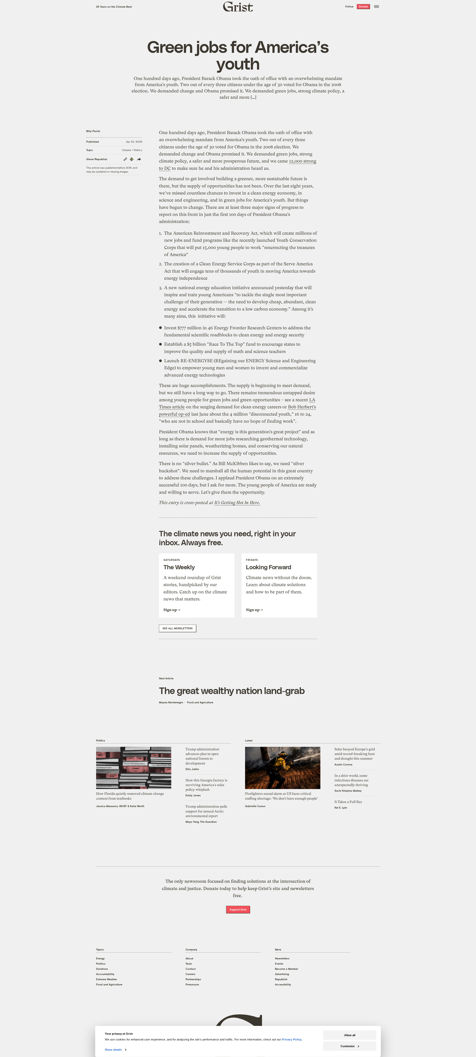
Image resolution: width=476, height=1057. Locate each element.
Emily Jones (193, 795)
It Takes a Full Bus (348, 802)
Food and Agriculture (200, 702)
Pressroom (192, 984)
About (189, 958)
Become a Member (286, 968)
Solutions (102, 968)
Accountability (105, 974)
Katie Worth (137, 806)
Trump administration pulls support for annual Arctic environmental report (206, 811)
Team (189, 963)
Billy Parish (93, 131)
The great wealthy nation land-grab (232, 690)
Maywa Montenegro (171, 702)
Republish (281, 979)
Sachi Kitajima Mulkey (348, 790)
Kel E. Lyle (341, 807)
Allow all (349, 1035)
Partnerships (193, 979)
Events (279, 963)
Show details (113, 1049)
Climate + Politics (132, 150)
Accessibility (283, 984)
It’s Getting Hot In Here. (237, 502)
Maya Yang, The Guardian (201, 821)
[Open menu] (376, 6)
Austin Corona (343, 764)
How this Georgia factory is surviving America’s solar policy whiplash (206, 784)
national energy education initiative (214, 287)
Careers (190, 974)
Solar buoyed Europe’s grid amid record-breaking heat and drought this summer (355, 753)
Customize (348, 1046)
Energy (100, 958)
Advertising (282, 974)
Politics (100, 963)
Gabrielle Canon (255, 806)
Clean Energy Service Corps (227, 263)
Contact (191, 968)
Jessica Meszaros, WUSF (111, 806)
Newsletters (282, 958)
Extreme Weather (106, 979)
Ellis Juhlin (192, 769)
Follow (349, 6)
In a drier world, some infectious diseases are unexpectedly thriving (352, 780)
